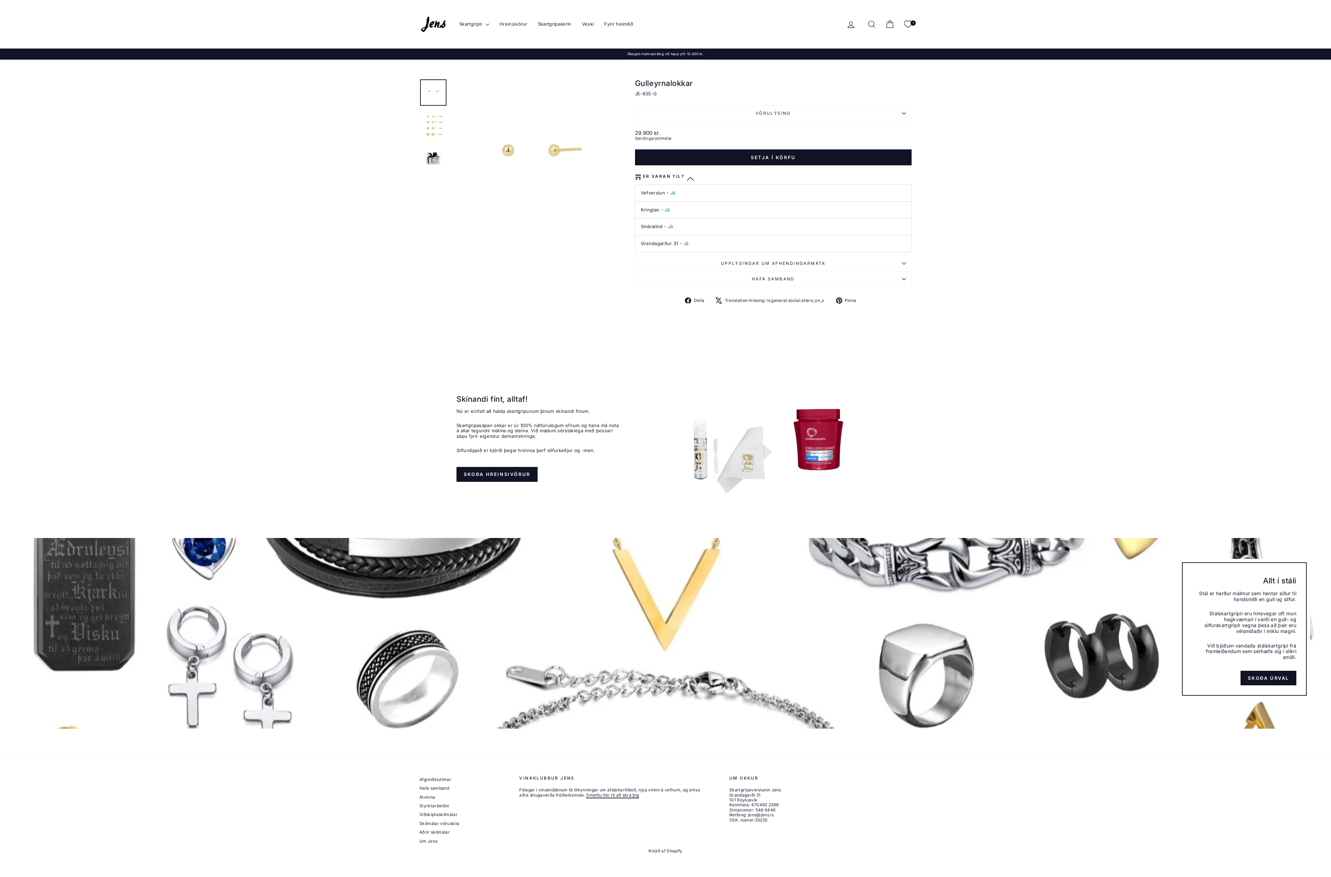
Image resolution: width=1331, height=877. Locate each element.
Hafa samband (773, 278)
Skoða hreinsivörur (497, 474)
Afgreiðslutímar (435, 779)
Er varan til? (664, 176)
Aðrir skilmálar (434, 832)
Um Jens (428, 841)
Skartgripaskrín (555, 24)
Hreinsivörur (513, 24)
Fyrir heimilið (618, 24)
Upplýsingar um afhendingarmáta (773, 263)
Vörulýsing (773, 113)
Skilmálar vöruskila (439, 823)
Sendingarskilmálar (653, 138)
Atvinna (427, 797)
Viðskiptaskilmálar (438, 814)
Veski (588, 24)
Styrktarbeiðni (434, 805)
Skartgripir (471, 24)
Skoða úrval (1268, 677)
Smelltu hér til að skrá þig (612, 795)
